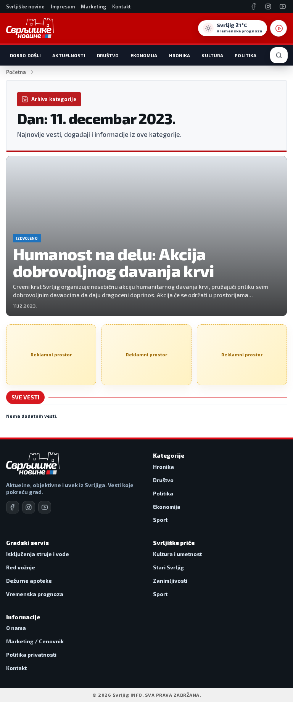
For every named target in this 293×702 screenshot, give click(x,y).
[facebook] (12, 507)
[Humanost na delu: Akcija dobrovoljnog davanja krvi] (146, 236)
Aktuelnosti (68, 55)
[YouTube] (283, 6)
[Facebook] (254, 6)
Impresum (63, 6)
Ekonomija (144, 55)
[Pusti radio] (278, 28)
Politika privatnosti (31, 654)
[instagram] (28, 507)
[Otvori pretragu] (279, 55)
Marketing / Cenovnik (35, 641)
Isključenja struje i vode (37, 554)
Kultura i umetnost (177, 554)
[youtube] (44, 507)
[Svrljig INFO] (30, 28)
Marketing (93, 6)
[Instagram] (268, 6)
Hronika (179, 55)
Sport (160, 519)
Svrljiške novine (25, 6)
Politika (245, 55)
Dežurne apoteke (29, 580)
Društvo (108, 55)
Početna (16, 72)
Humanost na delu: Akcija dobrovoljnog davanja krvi (115, 262)
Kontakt (121, 6)
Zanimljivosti (170, 580)
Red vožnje (20, 567)
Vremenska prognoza (34, 594)
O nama (16, 628)
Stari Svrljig (168, 567)
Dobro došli (25, 55)
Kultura (212, 55)
